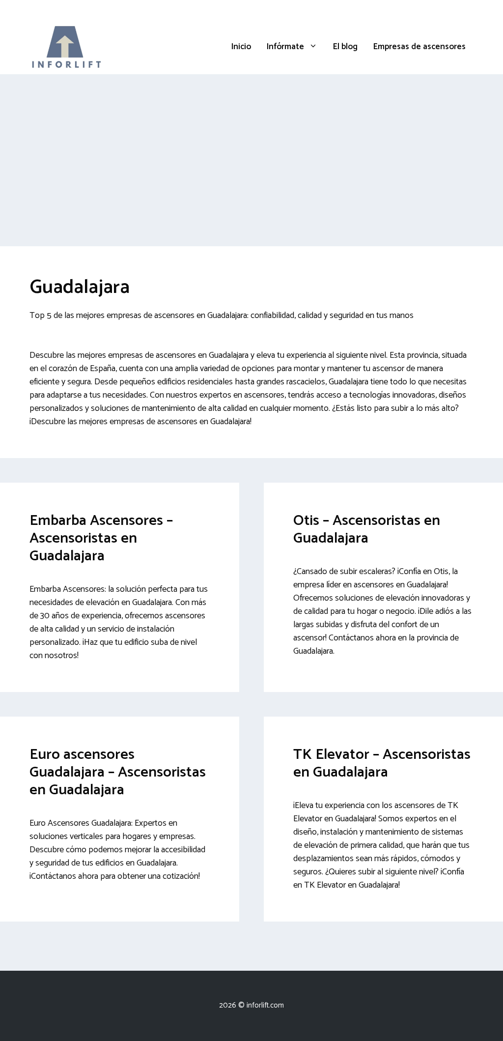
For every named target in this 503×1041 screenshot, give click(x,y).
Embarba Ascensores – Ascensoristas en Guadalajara (101, 538)
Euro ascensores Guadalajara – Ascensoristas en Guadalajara (117, 772)
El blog (345, 47)
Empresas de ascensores (419, 47)
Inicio (241, 47)
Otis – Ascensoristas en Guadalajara (366, 529)
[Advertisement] (251, 148)
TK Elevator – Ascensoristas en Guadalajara (382, 763)
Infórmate (285, 47)
